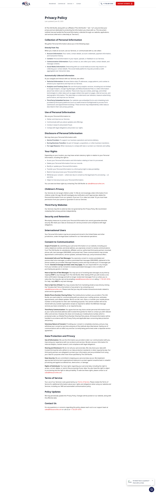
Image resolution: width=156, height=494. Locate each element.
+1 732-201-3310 (108, 3)
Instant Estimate (124, 3)
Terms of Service (83, 382)
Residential (52, 3)
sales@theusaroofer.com (95, 184)
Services (69, 3)
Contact (78, 3)
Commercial (61, 3)
